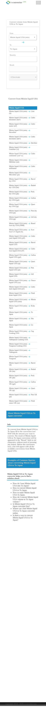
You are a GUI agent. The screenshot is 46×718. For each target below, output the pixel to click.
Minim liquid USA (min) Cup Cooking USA (21, 332)
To (11, 45)
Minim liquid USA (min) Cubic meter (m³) (22, 125)
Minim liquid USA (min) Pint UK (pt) (23, 396)
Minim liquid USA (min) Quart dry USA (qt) (22, 205)
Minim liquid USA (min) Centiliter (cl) (18, 148)
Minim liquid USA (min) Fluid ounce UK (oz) (22, 402)
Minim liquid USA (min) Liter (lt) (21, 112)
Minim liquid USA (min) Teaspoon (18, 358)
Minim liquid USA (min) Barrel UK (22, 364)
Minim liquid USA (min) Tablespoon (18, 351)
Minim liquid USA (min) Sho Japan (21, 320)
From (11, 33)
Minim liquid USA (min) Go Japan (21, 326)
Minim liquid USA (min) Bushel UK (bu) (22, 370)
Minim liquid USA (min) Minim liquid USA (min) (22, 300)
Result (12, 65)
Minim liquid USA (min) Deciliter (23, 143)
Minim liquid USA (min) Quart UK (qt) (22, 389)
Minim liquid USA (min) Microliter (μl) (18, 174)
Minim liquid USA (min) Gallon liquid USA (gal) (22, 256)
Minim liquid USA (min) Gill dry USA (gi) (23, 218)
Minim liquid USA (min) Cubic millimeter (22, 167)
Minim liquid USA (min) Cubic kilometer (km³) (22, 119)
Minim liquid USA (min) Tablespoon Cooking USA (18, 339)
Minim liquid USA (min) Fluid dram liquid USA (22, 294)
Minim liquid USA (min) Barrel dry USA (22, 180)
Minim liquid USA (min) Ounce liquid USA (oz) (22, 281)
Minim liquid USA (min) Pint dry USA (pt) (23, 212)
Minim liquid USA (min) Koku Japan (22, 307)
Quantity (13, 55)
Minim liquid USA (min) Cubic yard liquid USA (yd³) (22, 237)
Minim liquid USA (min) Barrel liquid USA (22, 243)
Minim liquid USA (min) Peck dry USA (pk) (21, 193)
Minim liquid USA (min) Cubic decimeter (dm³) (22, 138)
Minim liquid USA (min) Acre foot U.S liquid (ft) (21, 231)
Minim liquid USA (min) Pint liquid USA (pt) (21, 269)
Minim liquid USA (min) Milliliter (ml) (18, 161)
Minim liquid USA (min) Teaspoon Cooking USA (18, 345)
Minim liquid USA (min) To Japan (21, 313)
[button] (34, 37)
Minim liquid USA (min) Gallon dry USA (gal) (22, 199)
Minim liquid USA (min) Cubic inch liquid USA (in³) (22, 288)
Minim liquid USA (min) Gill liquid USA (21, 275)
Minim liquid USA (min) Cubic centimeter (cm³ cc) (22, 155)
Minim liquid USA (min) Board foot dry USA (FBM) (22, 224)
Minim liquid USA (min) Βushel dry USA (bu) (22, 186)
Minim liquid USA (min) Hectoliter (18, 131)
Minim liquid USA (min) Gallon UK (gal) (22, 383)
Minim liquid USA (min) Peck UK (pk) (21, 377)
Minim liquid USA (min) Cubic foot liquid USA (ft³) (22, 250)
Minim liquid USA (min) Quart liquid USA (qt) (22, 262)
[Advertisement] (23, 13)
